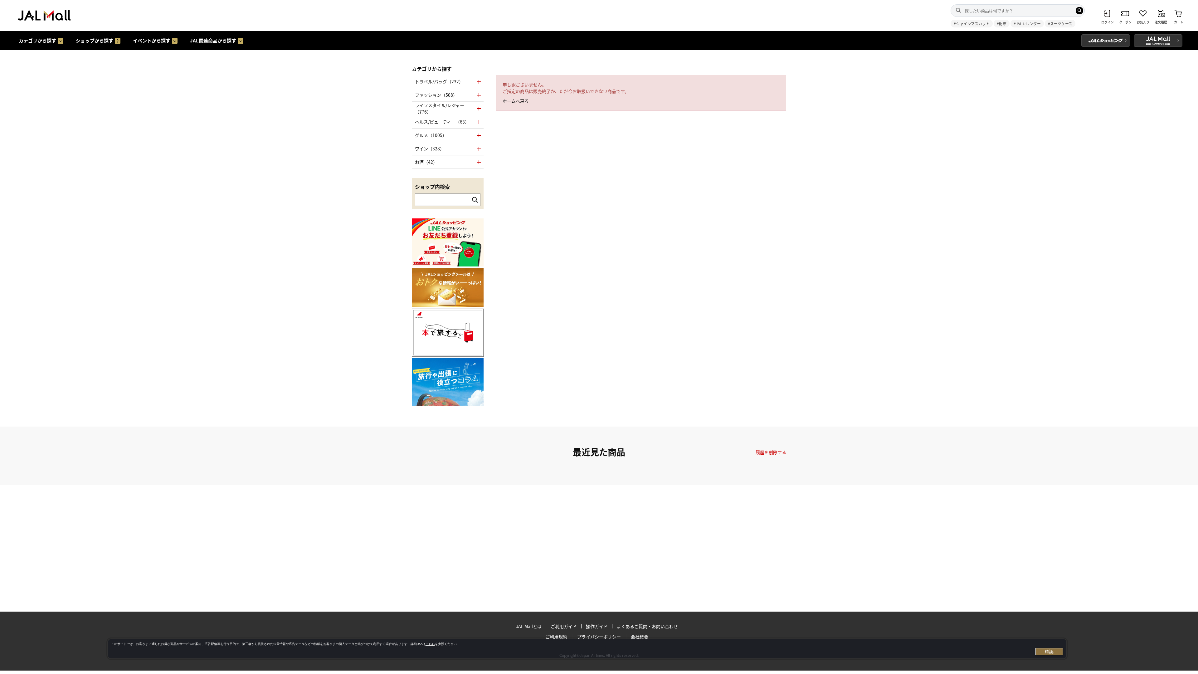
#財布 (1001, 23)
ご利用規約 (556, 636)
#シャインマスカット (972, 23)
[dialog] (587, 648)
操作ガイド (597, 626)
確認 (1049, 651)
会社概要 (639, 636)
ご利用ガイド (564, 626)
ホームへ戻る (516, 101)
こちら (430, 644)
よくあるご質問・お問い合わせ (647, 626)
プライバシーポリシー (599, 636)
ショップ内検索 (432, 186)
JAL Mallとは (529, 626)
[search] (1079, 10)
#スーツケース (1060, 23)
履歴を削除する (771, 452)
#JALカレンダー (1027, 23)
